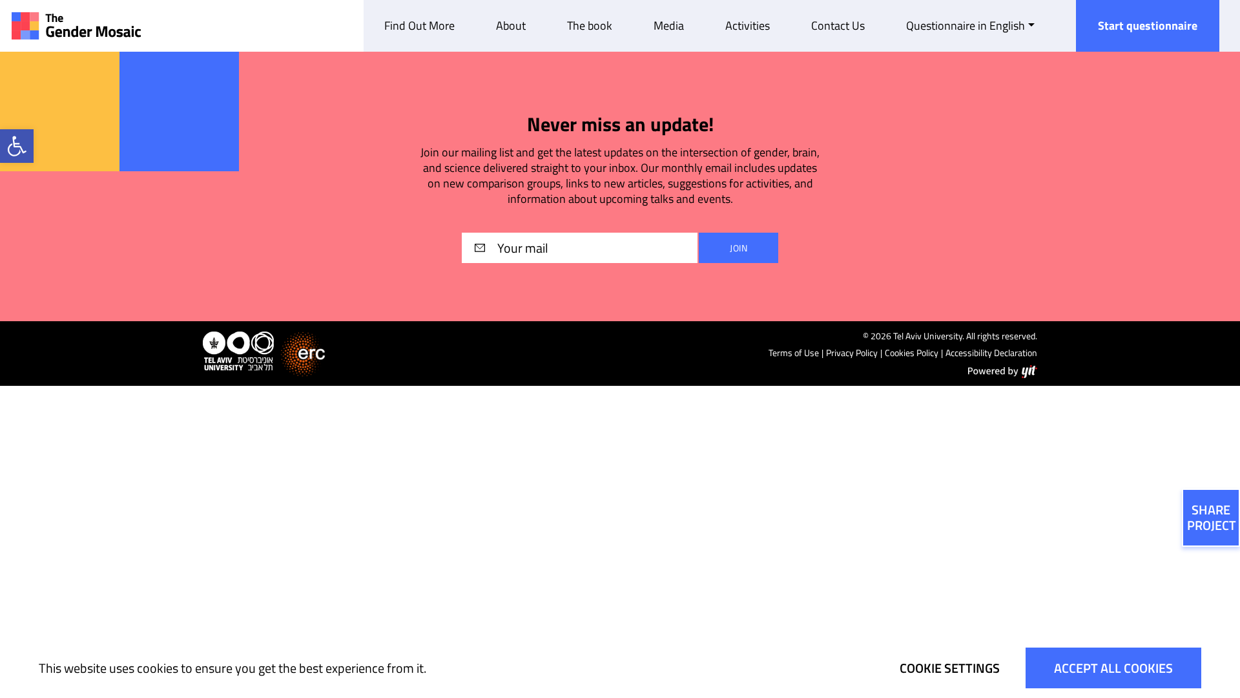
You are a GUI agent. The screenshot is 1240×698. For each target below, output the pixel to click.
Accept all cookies (1113, 668)
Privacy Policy (852, 352)
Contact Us (838, 25)
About (511, 25)
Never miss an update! (620, 124)
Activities (747, 25)
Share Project (1211, 517)
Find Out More (419, 25)
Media (669, 25)
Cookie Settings (950, 668)
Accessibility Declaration (991, 352)
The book (589, 25)
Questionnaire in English (965, 25)
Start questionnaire (1147, 25)
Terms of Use (794, 352)
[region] (620, 668)
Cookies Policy (911, 352)
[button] (17, 146)
